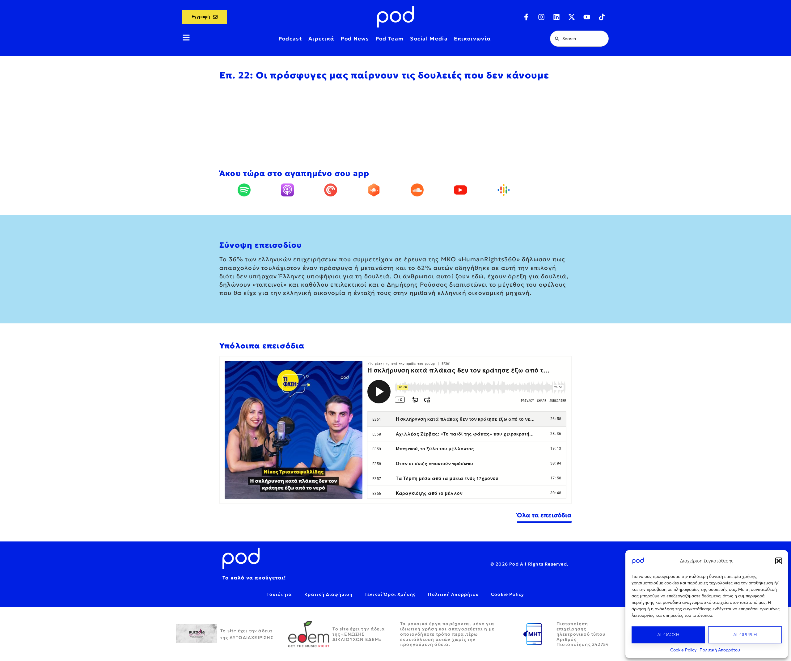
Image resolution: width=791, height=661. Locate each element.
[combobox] (579, 39)
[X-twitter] (571, 17)
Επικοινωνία (472, 38)
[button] (779, 561)
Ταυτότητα (279, 594)
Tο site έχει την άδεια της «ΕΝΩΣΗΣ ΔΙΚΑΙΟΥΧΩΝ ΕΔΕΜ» (358, 634)
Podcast (290, 38)
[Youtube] (587, 17)
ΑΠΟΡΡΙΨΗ (745, 635)
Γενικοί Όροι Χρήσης (390, 594)
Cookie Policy (683, 650)
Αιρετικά (321, 38)
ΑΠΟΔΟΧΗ (668, 635)
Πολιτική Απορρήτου (720, 650)
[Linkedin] (556, 17)
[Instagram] (541, 17)
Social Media (429, 38)
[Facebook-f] (526, 17)
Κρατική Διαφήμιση (328, 594)
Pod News (355, 38)
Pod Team (389, 38)
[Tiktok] (602, 17)
